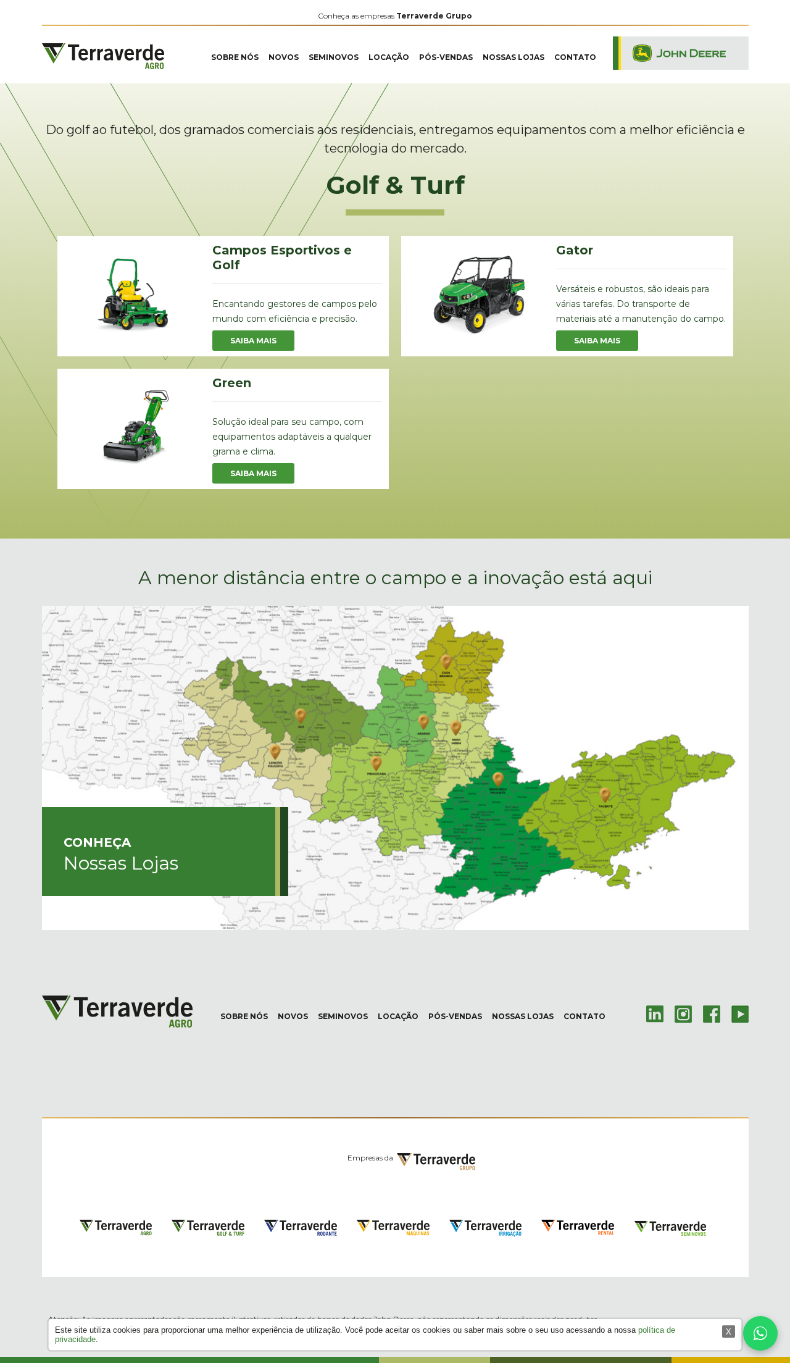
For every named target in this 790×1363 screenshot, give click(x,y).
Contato (575, 57)
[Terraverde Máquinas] (393, 1228)
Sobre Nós (235, 57)
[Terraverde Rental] (577, 1227)
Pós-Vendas (446, 57)
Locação (388, 57)
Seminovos (334, 57)
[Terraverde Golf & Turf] (208, 1229)
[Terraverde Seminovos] (670, 1229)
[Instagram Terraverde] (683, 1013)
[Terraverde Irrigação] (485, 1229)
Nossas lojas (513, 57)
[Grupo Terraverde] (436, 1164)
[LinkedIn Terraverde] (654, 1013)
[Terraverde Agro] (103, 61)
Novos (283, 57)
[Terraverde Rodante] (300, 1229)
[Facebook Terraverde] (711, 1013)
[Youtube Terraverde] (740, 1013)
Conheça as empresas (395, 15)
